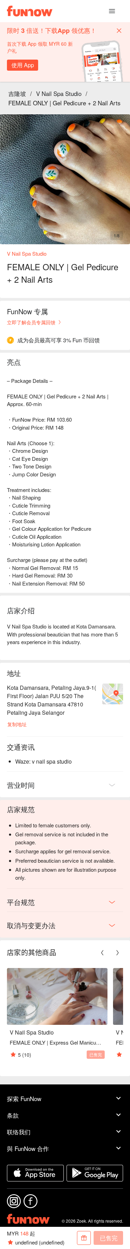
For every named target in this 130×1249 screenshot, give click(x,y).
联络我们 (19, 1131)
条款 (13, 1115)
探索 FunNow (24, 1098)
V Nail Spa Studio (58, 93)
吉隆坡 (17, 93)
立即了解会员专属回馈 (31, 322)
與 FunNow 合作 (28, 1148)
